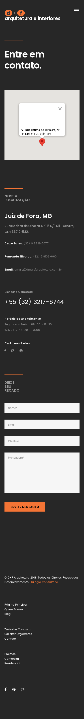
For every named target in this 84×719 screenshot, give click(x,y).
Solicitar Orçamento (18, 634)
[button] (42, 142)
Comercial (11, 658)
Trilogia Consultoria (44, 582)
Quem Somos (13, 609)
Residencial (12, 663)
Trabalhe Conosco (17, 629)
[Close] (60, 108)
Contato (10, 638)
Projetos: (10, 654)
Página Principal (15, 604)
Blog (7, 614)
